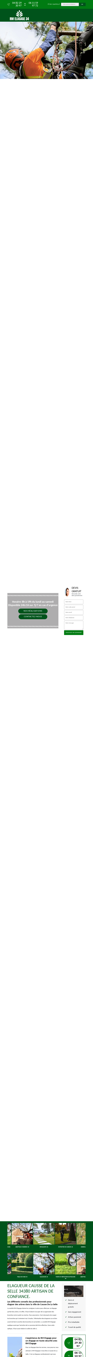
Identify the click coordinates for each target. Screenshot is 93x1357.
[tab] (46, 39)
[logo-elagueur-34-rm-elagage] (19, 15)
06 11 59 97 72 (33, 4)
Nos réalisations (33, 611)
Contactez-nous (33, 617)
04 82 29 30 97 (17, 4)
